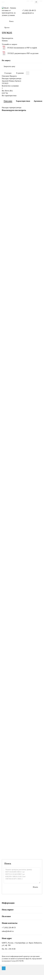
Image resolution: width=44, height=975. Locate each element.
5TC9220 (6, 378)
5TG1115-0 (6, 750)
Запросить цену (9, 66)
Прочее (7, 27)
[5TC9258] (22, 547)
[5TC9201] (22, 175)
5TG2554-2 (7, 843)
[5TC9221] (22, 408)
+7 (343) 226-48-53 (29, 10)
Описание (8, 101)
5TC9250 (6, 471)
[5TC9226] (22, 501)
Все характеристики (9, 96)
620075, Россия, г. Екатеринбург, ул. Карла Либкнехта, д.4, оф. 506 (22, 944)
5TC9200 (6, 146)
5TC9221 (6, 425)
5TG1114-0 (6, 704)
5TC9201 (6, 192)
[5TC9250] (22, 454)
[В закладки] (39, 117)
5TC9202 (6, 239)
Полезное (6, 916)
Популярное (8, 909)
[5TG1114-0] (22, 687)
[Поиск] (39, 21)
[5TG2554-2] (22, 826)
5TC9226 (6, 518)
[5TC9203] (22, 268)
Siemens (5, 41)
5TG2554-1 (7, 797)
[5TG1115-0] (22, 733)
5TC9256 (6, 611)
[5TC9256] (22, 594)
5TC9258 (6, 564)
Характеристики (23, 101)
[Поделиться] (27, 73)
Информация (8, 903)
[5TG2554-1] (22, 780)
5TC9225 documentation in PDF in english (22, 48)
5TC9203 (6, 285)
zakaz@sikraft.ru (28, 13)
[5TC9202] (22, 222)
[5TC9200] (22, 129)
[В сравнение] (39, 121)
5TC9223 (6, 332)
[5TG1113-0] (22, 640)
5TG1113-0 (6, 657)
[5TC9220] (22, 361)
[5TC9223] (22, 315)
